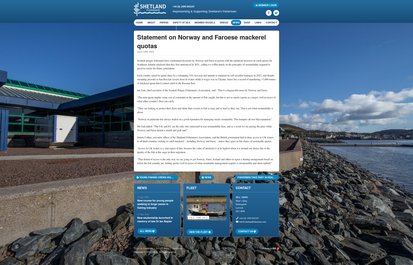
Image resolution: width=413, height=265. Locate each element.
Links (258, 22)
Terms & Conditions (143, 248)
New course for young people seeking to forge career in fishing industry (155, 204)
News (236, 22)
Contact (271, 22)
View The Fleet (198, 232)
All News (146, 231)
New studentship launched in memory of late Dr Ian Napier (155, 219)
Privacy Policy (162, 248)
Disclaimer (177, 248)
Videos (224, 22)
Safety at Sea (181, 22)
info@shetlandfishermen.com (252, 221)
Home (139, 22)
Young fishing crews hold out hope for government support (158, 177)
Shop (247, 22)
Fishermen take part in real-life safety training (258, 177)
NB (275, 248)
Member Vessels (205, 22)
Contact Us (246, 231)
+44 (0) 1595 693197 (183, 6)
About (151, 22)
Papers (164, 22)
